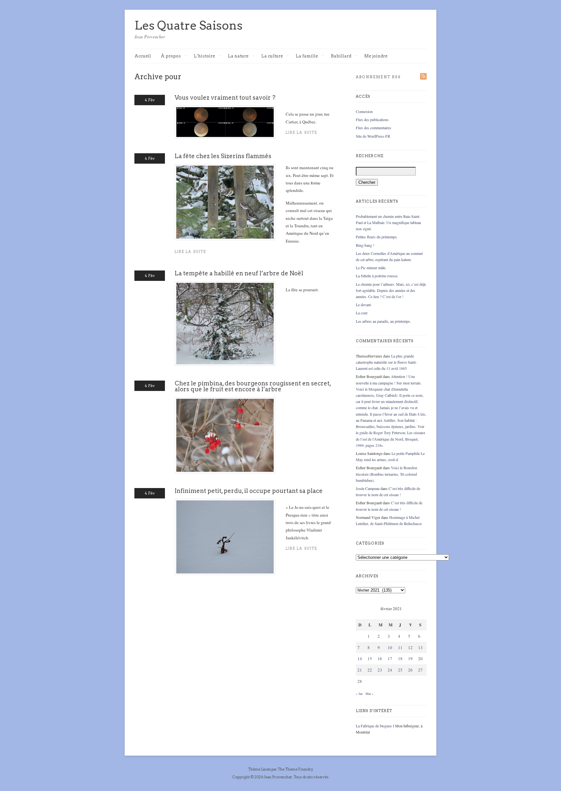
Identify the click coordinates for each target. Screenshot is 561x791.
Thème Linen (259, 769)
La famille (307, 56)
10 (390, 647)
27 (420, 670)
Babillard (341, 56)
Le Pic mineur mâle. (371, 267)
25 (400, 670)
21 (359, 670)
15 (370, 658)
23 (380, 670)
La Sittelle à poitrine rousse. (377, 275)
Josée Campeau (368, 488)
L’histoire (204, 56)
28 (359, 681)
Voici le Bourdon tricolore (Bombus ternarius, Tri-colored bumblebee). (386, 474)
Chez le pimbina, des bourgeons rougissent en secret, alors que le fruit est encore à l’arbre (253, 386)
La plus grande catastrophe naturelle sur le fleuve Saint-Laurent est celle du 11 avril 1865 (386, 362)
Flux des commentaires (373, 127)
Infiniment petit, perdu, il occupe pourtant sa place (249, 490)
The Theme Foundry (295, 769)
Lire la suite (190, 252)
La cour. (362, 312)
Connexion (364, 111)
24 (390, 670)
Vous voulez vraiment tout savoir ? (225, 97)
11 (400, 647)
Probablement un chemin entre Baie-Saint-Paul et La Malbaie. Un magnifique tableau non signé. (388, 222)
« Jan (359, 693)
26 (410, 670)
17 (390, 658)
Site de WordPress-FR (373, 136)
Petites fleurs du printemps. (377, 236)
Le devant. (364, 304)
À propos (171, 56)
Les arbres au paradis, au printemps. (383, 321)
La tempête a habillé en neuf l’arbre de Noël (239, 273)
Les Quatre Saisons (188, 25)
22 (370, 670)
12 (410, 647)
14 (359, 658)
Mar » (369, 693)
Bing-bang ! (365, 245)
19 (410, 658)
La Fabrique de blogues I (375, 725)
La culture (272, 56)
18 (400, 658)
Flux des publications (372, 119)
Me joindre (375, 56)
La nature (238, 56)
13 (420, 647)
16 (380, 658)
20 (420, 658)
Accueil (142, 56)
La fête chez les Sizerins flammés (223, 156)
